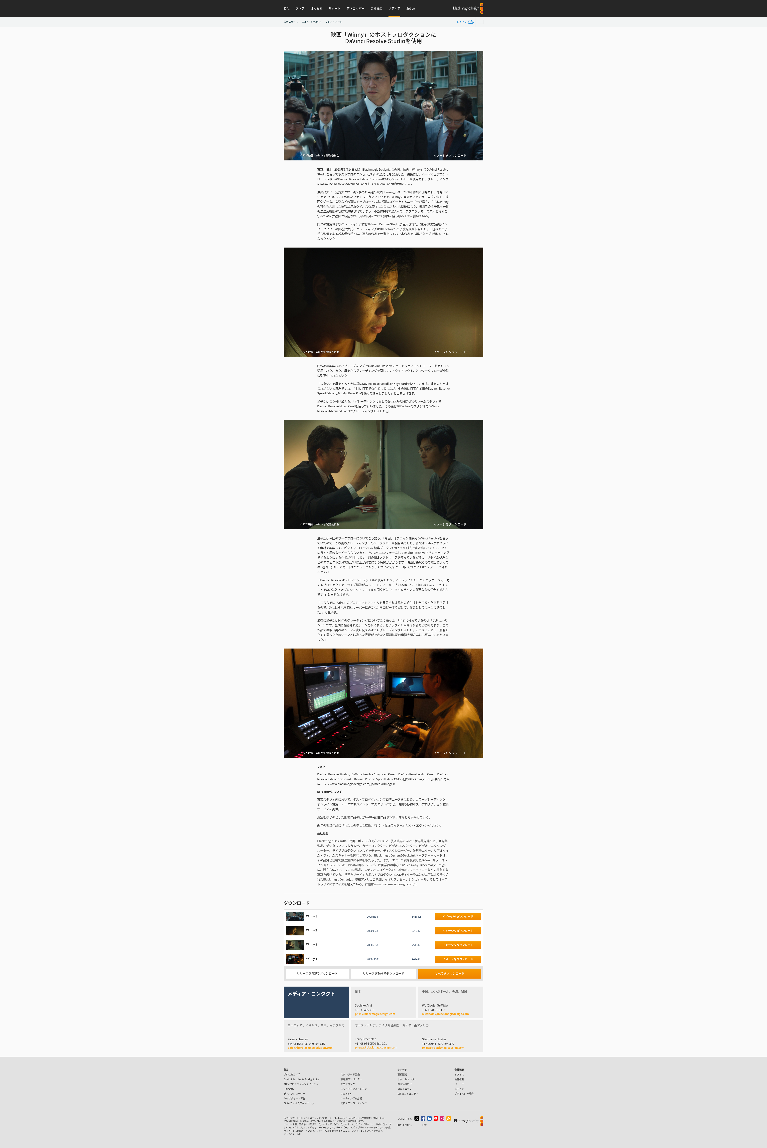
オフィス (459, 1074)
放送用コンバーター (351, 1079)
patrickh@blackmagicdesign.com (310, 1047)
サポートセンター (407, 1079)
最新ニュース (291, 21)
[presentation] (289, 105)
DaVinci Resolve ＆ (301, 1079)
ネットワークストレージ (354, 1088)
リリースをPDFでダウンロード (317, 973)
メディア (394, 8)
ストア (300, 8)
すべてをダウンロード (450, 973)
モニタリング (348, 1084)
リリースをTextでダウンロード (383, 973)
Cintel (299, 1103)
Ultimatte (289, 1088)
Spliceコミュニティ (407, 1093)
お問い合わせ (404, 1084)
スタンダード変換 (350, 1074)
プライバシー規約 (464, 1093)
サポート (335, 8)
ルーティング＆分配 (351, 1098)
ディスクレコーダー (294, 1093)
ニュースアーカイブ (311, 21)
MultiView (346, 1093)
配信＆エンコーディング (354, 1103)
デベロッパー (356, 8)
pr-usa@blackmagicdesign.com (376, 1047)
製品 (287, 8)
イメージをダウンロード (450, 155)
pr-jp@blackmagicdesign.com (375, 1014)
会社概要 (377, 8)
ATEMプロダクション (302, 1084)
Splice (410, 8)
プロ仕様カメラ (292, 1074)
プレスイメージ (333, 21)
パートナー (460, 1084)
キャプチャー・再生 (294, 1098)
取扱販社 (317, 8)
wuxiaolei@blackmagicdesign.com (445, 1014)
